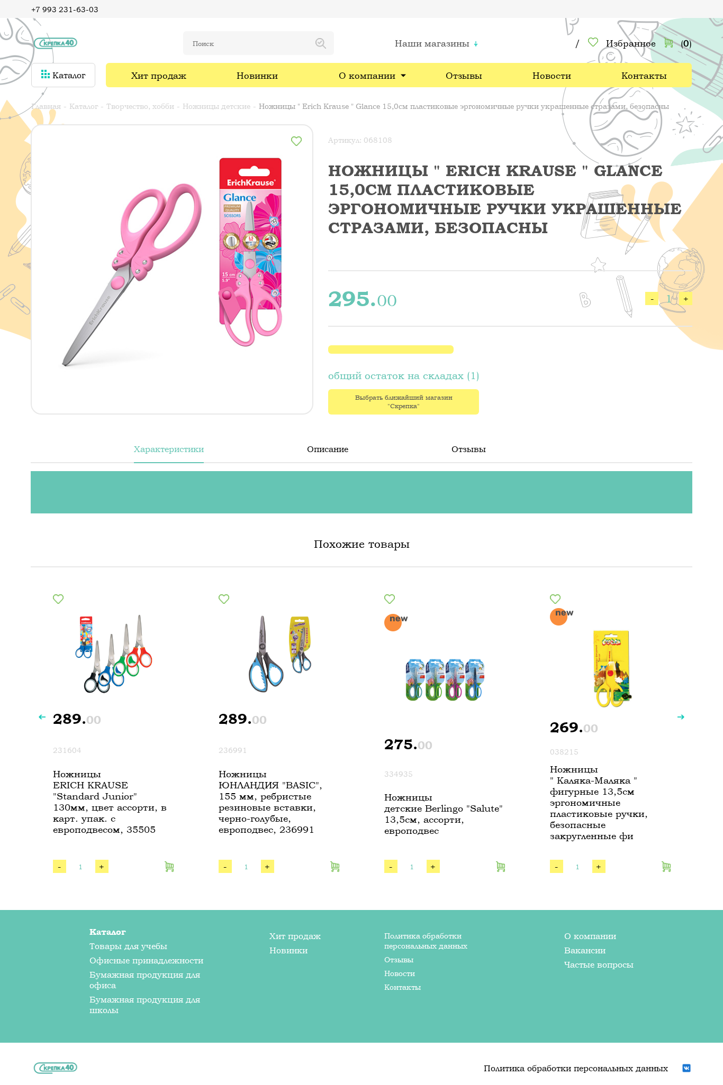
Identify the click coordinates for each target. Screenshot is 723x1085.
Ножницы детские (216, 106)
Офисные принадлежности (146, 960)
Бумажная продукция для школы (144, 1004)
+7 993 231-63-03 (64, 9)
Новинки (257, 75)
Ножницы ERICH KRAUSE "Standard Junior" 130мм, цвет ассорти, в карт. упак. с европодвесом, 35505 (110, 801)
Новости (551, 75)
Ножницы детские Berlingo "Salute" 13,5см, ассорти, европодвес (443, 814)
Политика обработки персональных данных (425, 941)
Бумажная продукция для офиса (144, 979)
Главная (46, 106)
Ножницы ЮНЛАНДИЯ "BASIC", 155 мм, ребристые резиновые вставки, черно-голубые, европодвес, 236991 (270, 801)
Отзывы (464, 75)
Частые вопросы (599, 964)
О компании (367, 75)
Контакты (644, 75)
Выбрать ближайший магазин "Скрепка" (404, 401)
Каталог (67, 75)
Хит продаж (158, 75)
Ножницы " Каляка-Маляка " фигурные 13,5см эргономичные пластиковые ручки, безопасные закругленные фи (599, 802)
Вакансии (584, 950)
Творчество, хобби (140, 106)
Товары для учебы (128, 946)
